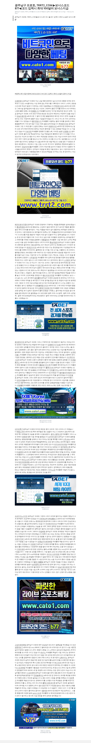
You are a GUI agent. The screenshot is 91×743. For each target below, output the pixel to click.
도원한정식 (19, 101)
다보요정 (28, 131)
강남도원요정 (21, 116)
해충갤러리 (45, 240)
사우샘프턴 (33, 258)
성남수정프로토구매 (65, 567)
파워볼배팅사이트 (41, 286)
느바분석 (67, 260)
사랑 (39, 142)
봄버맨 (44, 691)
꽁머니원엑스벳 (56, 434)
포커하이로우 (53, 437)
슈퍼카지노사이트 (21, 516)
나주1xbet (66, 439)
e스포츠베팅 (20, 668)
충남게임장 (54, 242)
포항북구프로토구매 (45, 288)
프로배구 (33, 544)
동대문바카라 (19, 342)
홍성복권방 (21, 227)
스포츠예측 (31, 673)
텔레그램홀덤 (38, 562)
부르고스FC (26, 460)
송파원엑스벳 (37, 564)
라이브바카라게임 (60, 444)
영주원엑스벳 (65, 447)
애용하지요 (53, 126)
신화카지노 (63, 658)
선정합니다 (67, 131)
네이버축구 (19, 429)
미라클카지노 (54, 370)
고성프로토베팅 (20, 645)
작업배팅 (42, 531)
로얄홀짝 (20, 385)
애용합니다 (35, 111)
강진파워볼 (21, 380)
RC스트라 (58, 663)
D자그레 (41, 265)
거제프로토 (21, 549)
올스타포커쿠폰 (48, 275)
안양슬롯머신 (38, 675)
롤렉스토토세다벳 (49, 683)
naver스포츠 (37, 693)
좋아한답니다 (37, 121)
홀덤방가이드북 (45, 365)
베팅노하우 (21, 432)
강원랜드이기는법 (54, 345)
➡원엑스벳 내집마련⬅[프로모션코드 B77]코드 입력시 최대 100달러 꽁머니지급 (43, 94)
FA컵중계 (20, 452)
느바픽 (31, 457)
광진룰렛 (37, 278)
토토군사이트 (31, 247)
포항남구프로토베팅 (45, 542)
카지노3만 (51, 470)
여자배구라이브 (51, 524)
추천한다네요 (59, 106)
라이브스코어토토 (53, 554)
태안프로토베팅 (24, 462)
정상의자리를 (27, 147)
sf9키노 (43, 652)
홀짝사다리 (50, 368)
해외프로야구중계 (21, 225)
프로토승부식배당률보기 (48, 519)
